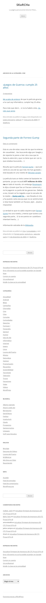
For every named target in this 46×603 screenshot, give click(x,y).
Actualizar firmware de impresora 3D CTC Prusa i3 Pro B (23, 267)
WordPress (7, 390)
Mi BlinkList (7, 457)
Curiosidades (31, 231)
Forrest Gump (27, 167)
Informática (7, 340)
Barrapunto (7, 410)
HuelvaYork (7, 419)
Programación (8, 364)
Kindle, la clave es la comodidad (14, 282)
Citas (5, 314)
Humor (5, 335)
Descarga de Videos (10, 451)
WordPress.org (8, 486)
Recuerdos (7, 367)
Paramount (36, 184)
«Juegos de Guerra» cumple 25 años (20, 86)
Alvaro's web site (9, 408)
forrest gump (19, 234)
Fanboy (5, 416)
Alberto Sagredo (9, 405)
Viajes (5, 384)
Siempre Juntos (8, 428)
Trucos (5, 378)
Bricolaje (6, 448)
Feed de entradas (9, 480)
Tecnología (7, 373)
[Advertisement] (23, 45)
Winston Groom (34, 173)
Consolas (6, 317)
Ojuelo (5, 422)
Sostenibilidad (8, 370)
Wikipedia (29, 225)
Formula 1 (6, 326)
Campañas (7, 305)
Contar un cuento (9, 276)
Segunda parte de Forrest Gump (21, 137)
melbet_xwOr (8, 511)
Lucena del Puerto (9, 352)
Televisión (6, 375)
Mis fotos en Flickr (9, 460)
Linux (5, 349)
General (6, 332)
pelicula (18, 120)
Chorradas (7, 308)
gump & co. (29, 234)
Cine (24, 117)
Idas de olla (7, 338)
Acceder (6, 478)
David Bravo (7, 413)
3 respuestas (7, 93)
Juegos (5, 346)
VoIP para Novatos (10, 434)
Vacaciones (7, 381)
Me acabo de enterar (11, 99)
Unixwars (6, 431)
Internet (6, 343)
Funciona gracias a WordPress (13, 597)
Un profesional (8, 279)
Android (6, 300)
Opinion (6, 361)
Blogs (5, 303)
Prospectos (7, 425)
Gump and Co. (19, 196)
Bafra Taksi (7, 516)
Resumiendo (7, 463)
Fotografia (7, 329)
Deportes (6, 323)
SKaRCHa (23, 5)
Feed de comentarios (10, 483)
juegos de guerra (9, 120)
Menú (23, 16)
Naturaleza (7, 358)
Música (5, 355)
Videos (5, 387)
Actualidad (7, 297)
